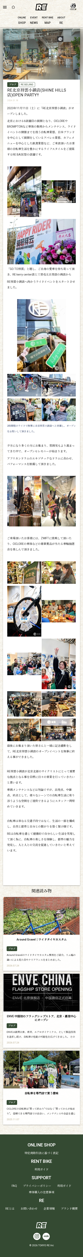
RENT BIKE (41, 1161)
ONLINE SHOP (42, 1144)
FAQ (14, 1185)
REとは (10, 1208)
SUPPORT (41, 1177)
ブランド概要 (69, 1208)
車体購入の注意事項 (41, 1192)
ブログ (12, 84)
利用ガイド (41, 1169)
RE (41, 1200)
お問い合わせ (29, 1208)
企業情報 (49, 1208)
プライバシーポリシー (37, 1185)
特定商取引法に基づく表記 (41, 1153)
